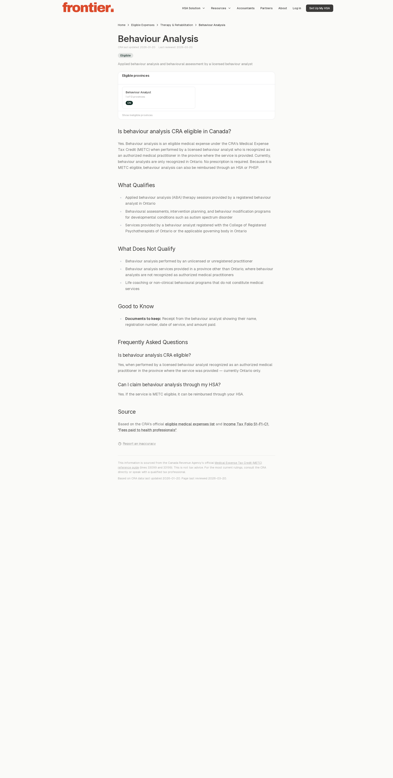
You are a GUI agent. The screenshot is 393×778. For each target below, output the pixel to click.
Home (121, 25)
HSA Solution (191, 8)
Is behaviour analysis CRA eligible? (154, 355)
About (282, 8)
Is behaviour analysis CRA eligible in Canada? (174, 131)
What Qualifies (136, 185)
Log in (297, 8)
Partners (266, 8)
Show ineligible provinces (137, 115)
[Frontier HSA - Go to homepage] (88, 7)
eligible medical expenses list (190, 424)
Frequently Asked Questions (153, 342)
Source (127, 411)
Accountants (246, 8)
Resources (218, 8)
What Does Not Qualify (146, 248)
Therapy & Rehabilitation (176, 25)
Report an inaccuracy (139, 444)
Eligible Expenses (143, 25)
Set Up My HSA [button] (319, 8)
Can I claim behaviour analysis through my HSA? (169, 384)
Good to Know (136, 306)
